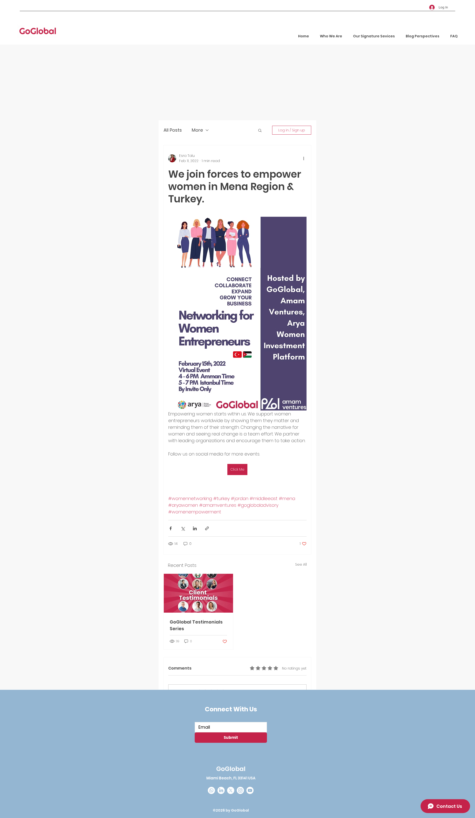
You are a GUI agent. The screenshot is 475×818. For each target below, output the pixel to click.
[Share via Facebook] (170, 528)
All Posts (173, 130)
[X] (230, 790)
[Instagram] (240, 790)
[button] (260, 130)
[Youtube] (250, 790)
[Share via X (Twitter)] (182, 528)
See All (301, 564)
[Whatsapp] (211, 790)
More (197, 130)
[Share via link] (207, 528)
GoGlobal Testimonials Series (196, 625)
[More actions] (304, 158)
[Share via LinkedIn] (194, 528)
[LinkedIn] (221, 790)
